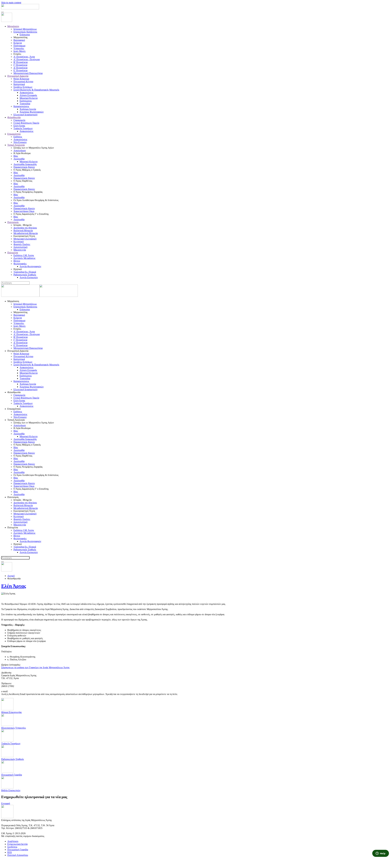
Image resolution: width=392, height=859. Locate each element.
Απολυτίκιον (19, 150)
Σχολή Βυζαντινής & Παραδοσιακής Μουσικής (36, 89)
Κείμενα (17, 43)
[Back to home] (20, 8)
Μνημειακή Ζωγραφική (24, 238)
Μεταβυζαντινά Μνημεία (25, 233)
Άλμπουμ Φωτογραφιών (32, 112)
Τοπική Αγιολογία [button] (16, 420)
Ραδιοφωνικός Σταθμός (24, 274)
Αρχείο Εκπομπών (29, 277)
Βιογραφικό (19, 40)
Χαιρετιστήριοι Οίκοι (23, 211)
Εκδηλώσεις (26, 100)
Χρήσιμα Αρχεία (28, 109)
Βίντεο (16, 261)
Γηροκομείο (19, 120)
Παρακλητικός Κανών (24, 167)
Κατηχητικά (19, 84)
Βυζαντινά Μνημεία (23, 230)
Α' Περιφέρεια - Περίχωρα (26, 59)
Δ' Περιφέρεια (20, 67)
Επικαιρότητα (14, 134)
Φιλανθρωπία (14, 117)
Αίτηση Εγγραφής (28, 95)
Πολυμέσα (12, 252)
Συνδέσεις (12, 847)
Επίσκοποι (25, 34)
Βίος (15, 156)
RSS (9, 852)
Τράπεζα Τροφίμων (23, 128)
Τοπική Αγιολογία (16, 145)
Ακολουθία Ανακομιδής (25, 164)
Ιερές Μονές (19, 51)
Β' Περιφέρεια (20, 62)
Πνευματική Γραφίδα (17, 849)
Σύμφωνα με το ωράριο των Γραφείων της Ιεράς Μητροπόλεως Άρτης (35, 667)
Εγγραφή (5, 803)
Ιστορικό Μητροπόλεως (25, 29)
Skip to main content (11, 2)
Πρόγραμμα (19, 45)
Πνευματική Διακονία (17, 76)
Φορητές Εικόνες (21, 244)
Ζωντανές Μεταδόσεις (24, 258)
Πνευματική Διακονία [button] (17, 351)
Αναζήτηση (12, 841)
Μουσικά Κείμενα (29, 98)
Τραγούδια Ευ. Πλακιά (24, 272)
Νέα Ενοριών (20, 142)
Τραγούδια (25, 103)
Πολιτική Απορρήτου (17, 855)
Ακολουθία (18, 158)
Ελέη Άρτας (19, 125)
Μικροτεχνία (19, 250)
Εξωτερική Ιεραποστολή (25, 114)
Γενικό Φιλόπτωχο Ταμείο (26, 123)
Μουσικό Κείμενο (29, 161)
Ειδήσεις (17, 136)
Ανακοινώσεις (26, 92)
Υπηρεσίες (18, 48)
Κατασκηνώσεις (21, 106)
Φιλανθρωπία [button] (14, 392)
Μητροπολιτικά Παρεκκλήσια (28, 73)
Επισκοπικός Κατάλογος (25, 32)
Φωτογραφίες (20, 263)
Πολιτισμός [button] (13, 497)
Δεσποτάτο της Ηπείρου (25, 227)
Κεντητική (18, 241)
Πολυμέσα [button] (12, 527)
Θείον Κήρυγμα (21, 78)
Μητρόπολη (13, 26)
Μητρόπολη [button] (13, 301)
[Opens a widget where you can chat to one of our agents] (380, 853)
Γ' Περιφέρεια (20, 65)
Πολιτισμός (13, 222)
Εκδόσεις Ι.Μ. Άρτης (23, 255)
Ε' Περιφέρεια (20, 70)
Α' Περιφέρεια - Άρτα (24, 56)
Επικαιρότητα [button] (14, 408)
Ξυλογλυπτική (20, 247)
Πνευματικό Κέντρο (23, 81)
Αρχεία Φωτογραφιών (30, 266)
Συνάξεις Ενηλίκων (22, 87)
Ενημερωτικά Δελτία (17, 844)
